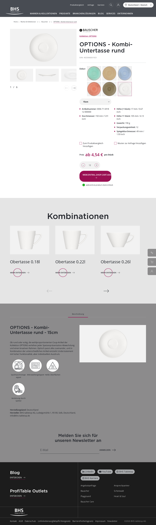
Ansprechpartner (121, 485)
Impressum (100, 521)
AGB (21, 521)
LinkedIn (89, 471)
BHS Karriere (91, 478)
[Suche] (111, 5)
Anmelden (105, 450)
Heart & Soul (120, 496)
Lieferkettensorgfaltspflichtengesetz (54, 521)
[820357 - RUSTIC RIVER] (125, 73)
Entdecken (16, 477)
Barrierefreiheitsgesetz (83, 521)
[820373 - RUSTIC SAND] (109, 73)
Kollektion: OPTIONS (88, 36)
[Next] (74, 88)
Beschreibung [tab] (78, 314)
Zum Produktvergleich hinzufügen (93, 145)
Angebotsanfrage (88, 485)
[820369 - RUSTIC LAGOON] (94, 73)
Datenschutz (30, 521)
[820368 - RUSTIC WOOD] (109, 89)
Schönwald (119, 491)
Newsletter (112, 521)
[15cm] (95, 101)
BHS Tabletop (126, 471)
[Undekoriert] (125, 89)
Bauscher (85, 491)
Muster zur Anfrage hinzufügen (132, 143)
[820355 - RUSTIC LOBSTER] (94, 89)
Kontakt (13, 521)
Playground (86, 496)
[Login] (118, 5)
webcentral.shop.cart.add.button (97, 174)
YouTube (106, 471)
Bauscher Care (87, 501)
